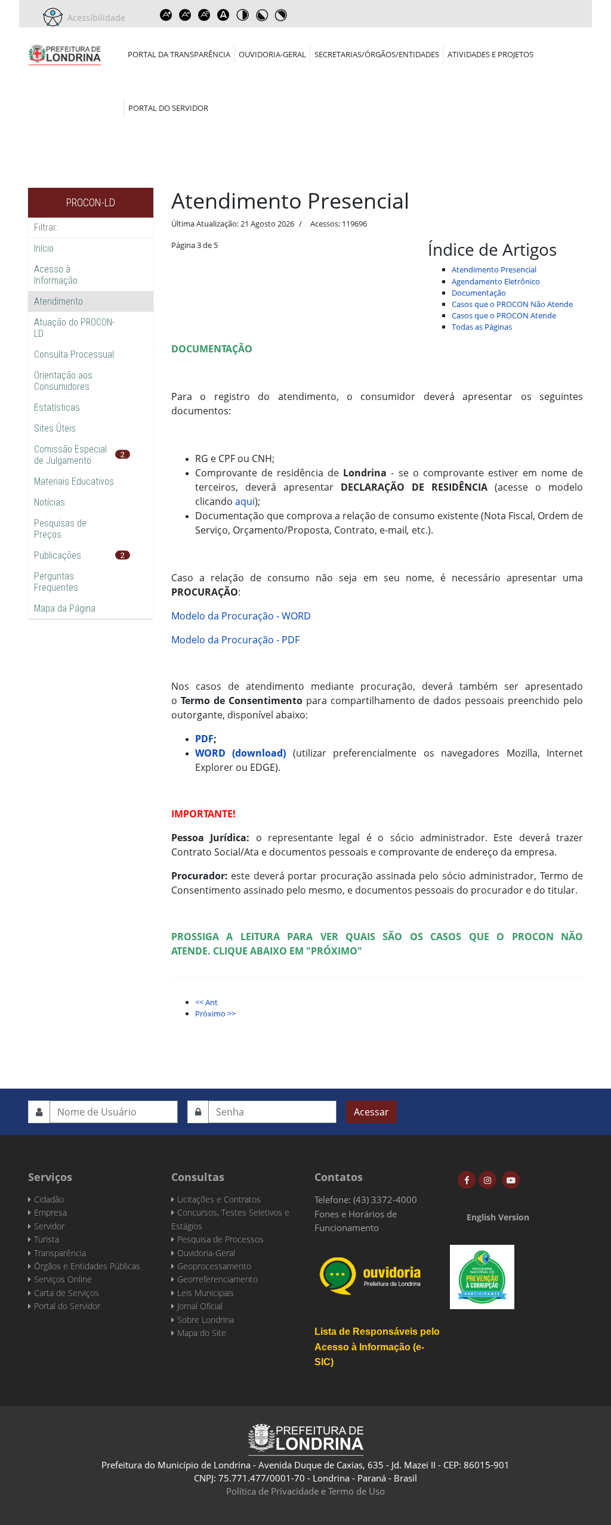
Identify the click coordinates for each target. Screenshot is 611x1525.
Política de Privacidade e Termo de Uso (305, 1491)
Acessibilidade (94, 17)
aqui (245, 501)
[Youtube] (511, 1180)
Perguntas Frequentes (56, 582)
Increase (165, 14)
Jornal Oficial (200, 1306)
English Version (498, 1217)
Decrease (185, 14)
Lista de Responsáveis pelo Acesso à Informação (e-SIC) (377, 1346)
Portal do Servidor (168, 108)
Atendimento (58, 301)
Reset (204, 14)
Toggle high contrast (242, 14)
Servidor (49, 1226)
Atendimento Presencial (494, 269)
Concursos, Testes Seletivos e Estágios (230, 1219)
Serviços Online (63, 1279)
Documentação (479, 292)
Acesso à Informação (56, 275)
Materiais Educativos (74, 481)
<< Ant (206, 1002)
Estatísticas (57, 407)
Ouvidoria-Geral (272, 54)
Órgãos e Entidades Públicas (87, 1266)
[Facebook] (467, 1180)
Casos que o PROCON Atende (504, 315)
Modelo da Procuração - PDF (235, 639)
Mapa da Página (64, 608)
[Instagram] (487, 1180)
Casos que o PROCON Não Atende (512, 304)
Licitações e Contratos (219, 1199)
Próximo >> (215, 1013)
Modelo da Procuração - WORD (241, 615)
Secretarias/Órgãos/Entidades (376, 54)
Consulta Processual (74, 354)
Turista (46, 1239)
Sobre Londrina (205, 1319)
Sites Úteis (55, 428)
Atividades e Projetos (490, 54)
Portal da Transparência (179, 54)
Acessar (371, 1111)
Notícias (49, 502)
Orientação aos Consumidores (63, 381)
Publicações (57, 555)
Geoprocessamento (214, 1266)
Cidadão (49, 1199)
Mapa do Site (201, 1332)
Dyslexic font (223, 14)
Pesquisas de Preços (60, 528)
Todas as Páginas (482, 326)
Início (44, 248)
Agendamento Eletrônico (496, 281)
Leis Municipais (205, 1292)
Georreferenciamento (217, 1279)
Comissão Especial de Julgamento (70, 455)
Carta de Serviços (66, 1292)
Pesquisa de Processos (220, 1239)
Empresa (50, 1212)
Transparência (60, 1253)
